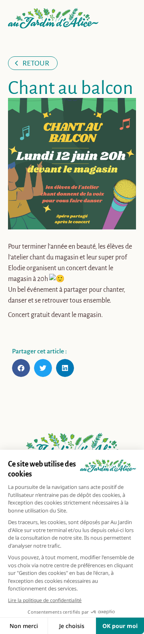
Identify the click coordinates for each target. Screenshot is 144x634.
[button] (21, 368)
